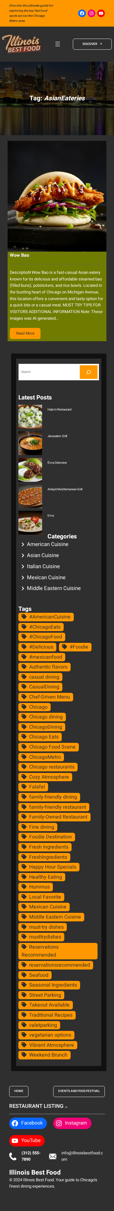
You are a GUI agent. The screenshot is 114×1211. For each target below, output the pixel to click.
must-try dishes (46, 927)
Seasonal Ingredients (53, 985)
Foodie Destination (50, 837)
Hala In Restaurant (60, 409)
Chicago (38, 707)
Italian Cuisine (43, 566)
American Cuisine (47, 544)
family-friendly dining (53, 797)
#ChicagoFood (45, 637)
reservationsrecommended (59, 965)
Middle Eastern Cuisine (54, 588)
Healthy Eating (45, 877)
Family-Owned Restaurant (58, 817)
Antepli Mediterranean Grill (65, 489)
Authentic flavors (48, 667)
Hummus (39, 887)
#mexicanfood (45, 657)
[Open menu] (57, 44)
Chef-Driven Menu (49, 697)
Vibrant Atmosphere (51, 1045)
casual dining (44, 677)
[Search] (89, 372)
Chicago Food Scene (52, 747)
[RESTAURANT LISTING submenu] (66, 1106)
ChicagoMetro (45, 757)
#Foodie (79, 647)
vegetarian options (50, 1035)
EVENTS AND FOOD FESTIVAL (79, 1091)
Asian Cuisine (43, 555)
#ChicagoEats (44, 627)
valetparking (43, 1025)
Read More (25, 333)
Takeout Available (49, 1005)
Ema (51, 515)
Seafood (38, 975)
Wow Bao (19, 255)
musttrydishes (45, 937)
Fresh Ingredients (48, 847)
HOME (18, 1091)
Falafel (37, 787)
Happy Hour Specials (52, 867)
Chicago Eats (44, 737)
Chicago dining (46, 717)
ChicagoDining (45, 727)
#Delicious (41, 647)
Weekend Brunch (48, 1055)
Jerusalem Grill (57, 436)
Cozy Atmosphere (49, 777)
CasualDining (44, 687)
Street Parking (45, 995)
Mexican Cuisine (46, 577)
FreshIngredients (48, 857)
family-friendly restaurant (57, 807)
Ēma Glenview (57, 463)
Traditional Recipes (51, 1015)
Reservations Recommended (40, 951)
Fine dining (41, 827)
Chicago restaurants (51, 767)
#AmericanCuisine (50, 617)
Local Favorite (45, 897)
